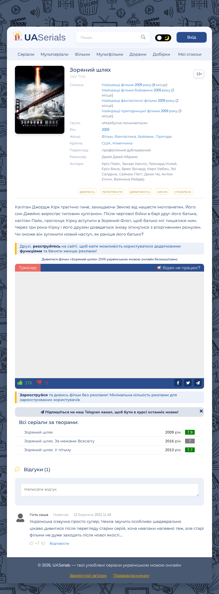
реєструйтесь (46, 246)
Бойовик (146, 136)
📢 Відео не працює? (178, 267)
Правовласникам (131, 575)
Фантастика (125, 136)
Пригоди (164, 136)
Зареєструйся (34, 395)
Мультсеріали (54, 54)
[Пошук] (143, 37)
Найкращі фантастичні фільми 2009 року (138, 100)
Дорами (138, 54)
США (106, 143)
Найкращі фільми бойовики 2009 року (136, 90)
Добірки (161, 54)
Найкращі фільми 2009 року (126, 85)
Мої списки (189, 54)
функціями (31, 251)
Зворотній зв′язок (88, 575)
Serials (45, 37)
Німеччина (122, 143)
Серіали (26, 54)
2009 (105, 129)
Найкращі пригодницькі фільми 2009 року (140, 111)
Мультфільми (109, 54)
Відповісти (59, 543)
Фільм (107, 136)
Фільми (82, 54)
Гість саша (39, 514)
